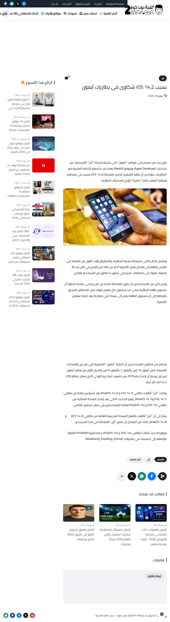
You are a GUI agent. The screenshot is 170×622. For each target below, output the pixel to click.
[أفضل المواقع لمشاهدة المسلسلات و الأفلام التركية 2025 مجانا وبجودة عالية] (43, 187)
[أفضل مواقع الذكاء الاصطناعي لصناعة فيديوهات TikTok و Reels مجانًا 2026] (43, 297)
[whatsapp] (11, 3)
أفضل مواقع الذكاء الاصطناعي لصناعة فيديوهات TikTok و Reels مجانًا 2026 (19, 301)
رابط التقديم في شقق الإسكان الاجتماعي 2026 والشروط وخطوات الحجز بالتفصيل (20, 213)
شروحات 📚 (70, 13)
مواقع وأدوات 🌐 (51, 13)
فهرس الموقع (83, 4)
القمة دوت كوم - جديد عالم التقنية (114, 615)
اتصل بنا (98, 4)
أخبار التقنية (135, 459)
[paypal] (5, 3)
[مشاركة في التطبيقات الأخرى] (122, 476)
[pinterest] (32, 615)
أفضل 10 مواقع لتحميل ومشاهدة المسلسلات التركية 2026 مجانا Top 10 (19, 125)
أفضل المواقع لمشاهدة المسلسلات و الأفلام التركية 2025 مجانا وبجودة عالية (19, 191)
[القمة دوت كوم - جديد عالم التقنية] (144, 9)
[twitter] (18, 3)
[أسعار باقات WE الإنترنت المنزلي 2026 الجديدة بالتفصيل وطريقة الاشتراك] (43, 275)
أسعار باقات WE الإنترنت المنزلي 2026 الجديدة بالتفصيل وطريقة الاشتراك (20, 279)
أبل (162, 78)
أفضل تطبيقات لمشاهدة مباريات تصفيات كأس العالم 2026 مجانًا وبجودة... (115, 536)
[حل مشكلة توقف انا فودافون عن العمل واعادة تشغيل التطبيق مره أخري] (43, 165)
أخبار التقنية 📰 (108, 13)
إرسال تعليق (154, 576)
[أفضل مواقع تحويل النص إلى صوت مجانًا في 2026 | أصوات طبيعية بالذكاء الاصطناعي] (43, 144)
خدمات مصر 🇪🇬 (88, 13)
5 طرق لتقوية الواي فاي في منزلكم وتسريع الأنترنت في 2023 (18, 103)
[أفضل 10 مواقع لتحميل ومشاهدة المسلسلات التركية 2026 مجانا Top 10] (43, 121)
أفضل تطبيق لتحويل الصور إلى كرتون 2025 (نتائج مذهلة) (80, 534)
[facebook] (24, 3)
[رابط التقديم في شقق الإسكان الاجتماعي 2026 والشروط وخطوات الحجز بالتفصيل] (43, 209)
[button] (152, 476)
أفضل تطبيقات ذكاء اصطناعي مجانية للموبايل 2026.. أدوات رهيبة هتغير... (153, 536)
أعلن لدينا (66, 4)
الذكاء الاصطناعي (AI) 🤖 (24, 13)
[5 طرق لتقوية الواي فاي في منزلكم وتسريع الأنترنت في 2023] (43, 100)
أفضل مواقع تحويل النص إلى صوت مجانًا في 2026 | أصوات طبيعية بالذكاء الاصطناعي (18, 147)
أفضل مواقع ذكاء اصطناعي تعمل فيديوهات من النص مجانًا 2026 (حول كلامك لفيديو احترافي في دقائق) (19, 257)
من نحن (54, 4)
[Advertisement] (85, 50)
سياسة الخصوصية (115, 4)
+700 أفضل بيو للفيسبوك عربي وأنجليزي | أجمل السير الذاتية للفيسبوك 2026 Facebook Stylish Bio (18, 235)
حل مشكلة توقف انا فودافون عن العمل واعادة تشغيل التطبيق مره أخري (18, 169)
